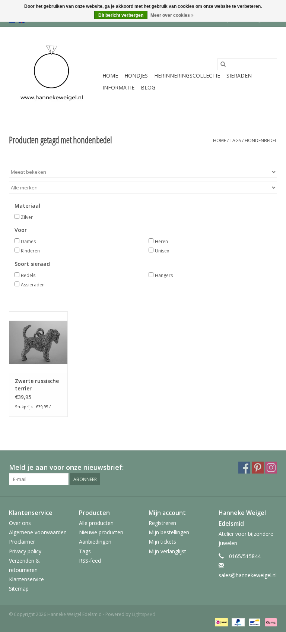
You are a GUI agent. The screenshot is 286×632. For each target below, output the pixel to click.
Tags (235, 140)
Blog (148, 87)
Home (110, 75)
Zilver (27, 217)
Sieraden (239, 75)
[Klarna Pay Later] (269, 622)
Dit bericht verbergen (120, 15)
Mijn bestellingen (169, 532)
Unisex (162, 251)
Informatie (118, 87)
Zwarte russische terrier (37, 384)
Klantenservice (26, 579)
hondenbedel (261, 140)
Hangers (164, 275)
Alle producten (96, 522)
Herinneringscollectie (187, 75)
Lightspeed (143, 614)
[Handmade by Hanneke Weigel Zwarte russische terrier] (38, 342)
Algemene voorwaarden (38, 532)
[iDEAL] (220, 622)
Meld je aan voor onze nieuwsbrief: (66, 467)
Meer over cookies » (172, 15)
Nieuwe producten (101, 532)
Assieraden (33, 285)
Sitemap (19, 588)
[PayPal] (237, 622)
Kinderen (30, 251)
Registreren (162, 522)
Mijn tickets (162, 541)
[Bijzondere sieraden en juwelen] (54, 76)
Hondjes (136, 75)
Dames (28, 241)
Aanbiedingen (95, 541)
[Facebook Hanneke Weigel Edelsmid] (244, 468)
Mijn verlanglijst (167, 551)
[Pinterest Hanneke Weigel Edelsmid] (258, 468)
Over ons (20, 522)
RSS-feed (90, 560)
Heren (161, 241)
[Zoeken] (223, 64)
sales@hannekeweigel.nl (248, 575)
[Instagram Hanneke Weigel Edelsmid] (271, 468)
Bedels (28, 275)
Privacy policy (25, 551)
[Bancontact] (254, 622)
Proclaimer (22, 541)
